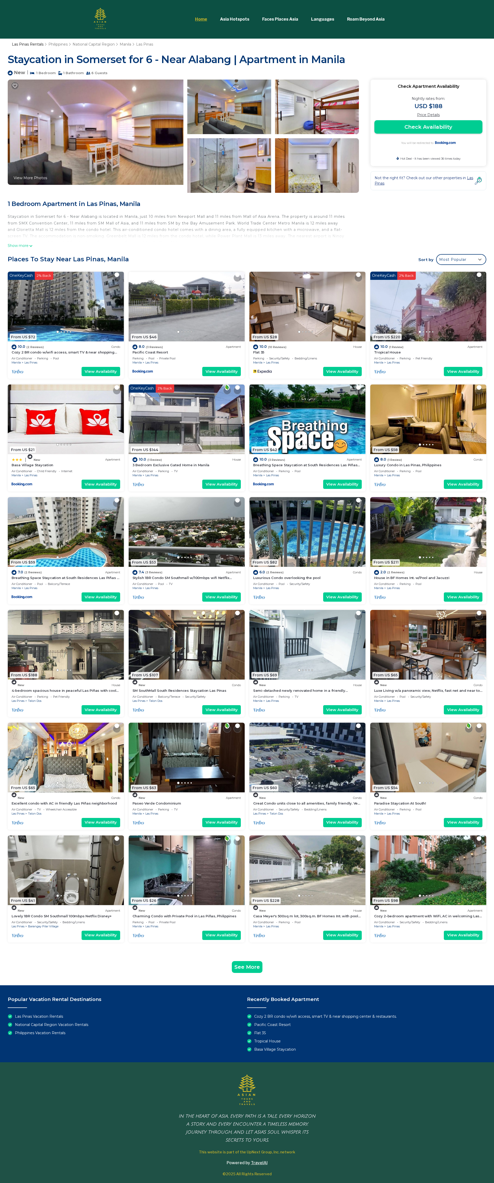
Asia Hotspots (234, 19)
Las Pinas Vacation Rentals (39, 1016)
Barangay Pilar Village (43, 926)
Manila (125, 44)
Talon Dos (34, 701)
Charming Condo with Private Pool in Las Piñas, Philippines (184, 916)
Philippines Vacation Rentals (40, 1033)
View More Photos (30, 178)
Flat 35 (258, 352)
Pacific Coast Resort (150, 352)
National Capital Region (94, 44)
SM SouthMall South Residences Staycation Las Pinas (179, 690)
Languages (322, 19)
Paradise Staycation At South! (400, 803)
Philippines (58, 44)
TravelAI (259, 1162)
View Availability (101, 371)
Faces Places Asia (280, 19)
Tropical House (387, 352)
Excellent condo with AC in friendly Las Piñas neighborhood (64, 803)
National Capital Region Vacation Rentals (51, 1024)
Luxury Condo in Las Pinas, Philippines (408, 465)
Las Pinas (144, 44)
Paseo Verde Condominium (157, 803)
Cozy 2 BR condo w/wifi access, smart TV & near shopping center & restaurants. (325, 1016)
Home (201, 19)
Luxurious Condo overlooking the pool (287, 578)
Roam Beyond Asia (366, 19)
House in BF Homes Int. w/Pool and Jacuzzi (411, 578)
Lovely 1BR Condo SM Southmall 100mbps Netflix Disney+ (62, 916)
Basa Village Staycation (32, 465)
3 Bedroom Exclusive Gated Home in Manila (171, 465)
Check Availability (428, 127)
